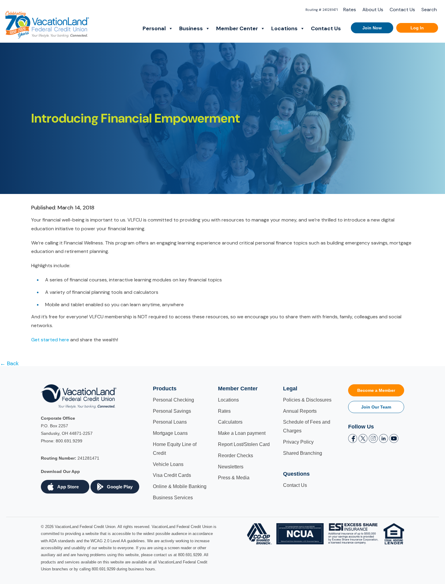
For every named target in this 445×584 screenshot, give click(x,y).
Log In (417, 27)
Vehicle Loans (168, 464)
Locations (284, 28)
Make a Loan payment (241, 433)
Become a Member (376, 390)
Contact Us (402, 9)
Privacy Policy (298, 442)
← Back (9, 363)
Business (191, 28)
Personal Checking (173, 399)
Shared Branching (302, 453)
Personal (154, 28)
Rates (349, 9)
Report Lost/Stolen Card (244, 444)
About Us (372, 9)
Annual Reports (300, 411)
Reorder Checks (235, 455)
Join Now (372, 27)
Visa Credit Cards (172, 475)
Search (429, 9)
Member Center (237, 28)
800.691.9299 (69, 440)
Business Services (173, 497)
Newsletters (230, 466)
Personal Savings (172, 411)
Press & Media (233, 477)
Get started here (50, 339)
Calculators (230, 422)
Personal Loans (170, 422)
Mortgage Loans (170, 433)
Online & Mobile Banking (179, 486)
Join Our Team (376, 407)
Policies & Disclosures (307, 399)
